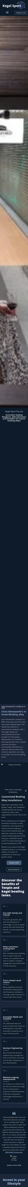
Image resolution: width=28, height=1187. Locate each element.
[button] (7, 12)
